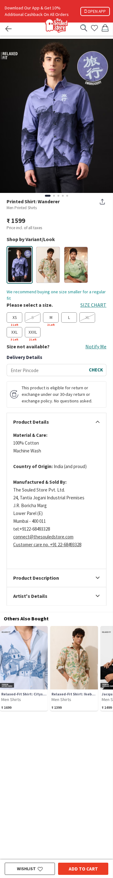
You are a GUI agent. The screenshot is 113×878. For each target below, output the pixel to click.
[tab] (56, 422)
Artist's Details (30, 596)
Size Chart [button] (93, 305)
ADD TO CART (83, 869)
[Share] (102, 201)
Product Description (36, 578)
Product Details (31, 422)
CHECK (96, 370)
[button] (20, 264)
